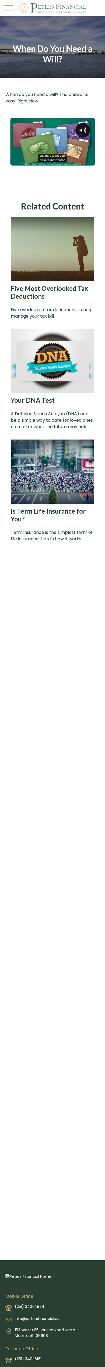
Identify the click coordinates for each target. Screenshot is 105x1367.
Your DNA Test (33, 400)
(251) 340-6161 (28, 1359)
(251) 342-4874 (29, 1306)
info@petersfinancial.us (37, 1318)
